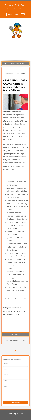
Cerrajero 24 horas (13, 14)
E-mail (5, 380)
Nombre (6, 363)
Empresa (6, 369)
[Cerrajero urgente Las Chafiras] (15, 30)
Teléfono (6, 374)
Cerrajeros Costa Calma (12, 298)
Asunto (5, 386)
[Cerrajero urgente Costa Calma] (23, 14)
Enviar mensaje (16, 402)
